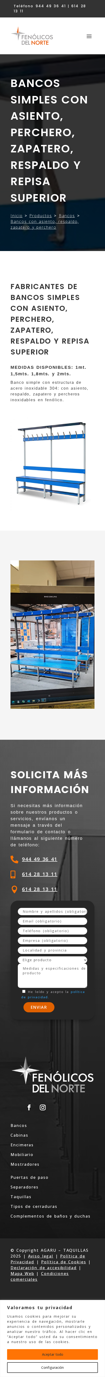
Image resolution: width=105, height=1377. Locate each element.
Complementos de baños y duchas (50, 1216)
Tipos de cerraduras (33, 1206)
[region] (52, 1338)
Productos (40, 215)
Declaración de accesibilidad (43, 1267)
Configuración (52, 1367)
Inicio (16, 215)
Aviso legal (40, 1256)
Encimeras (22, 1145)
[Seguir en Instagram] (43, 1107)
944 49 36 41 (39, 859)
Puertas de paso (29, 1177)
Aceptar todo (52, 1354)
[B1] (52, 707)
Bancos (67, 215)
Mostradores (25, 1164)
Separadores (24, 1187)
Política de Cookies (63, 1262)
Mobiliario (21, 1154)
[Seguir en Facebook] (29, 1107)
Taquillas (21, 1196)
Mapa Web (22, 1273)
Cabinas (19, 1135)
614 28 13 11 (39, 874)
